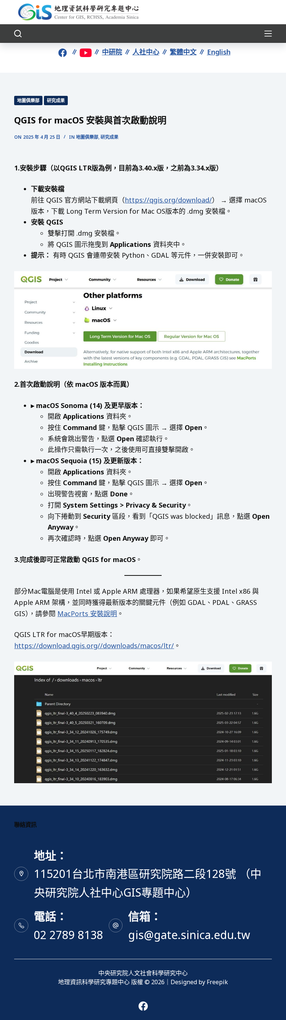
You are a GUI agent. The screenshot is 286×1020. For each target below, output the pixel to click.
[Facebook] (143, 1006)
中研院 (112, 51)
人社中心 (146, 51)
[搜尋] (18, 33)
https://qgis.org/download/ (168, 199)
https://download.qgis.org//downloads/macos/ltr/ (94, 645)
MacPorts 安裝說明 (87, 613)
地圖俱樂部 (28, 100)
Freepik (217, 982)
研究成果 (56, 100)
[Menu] (268, 33)
